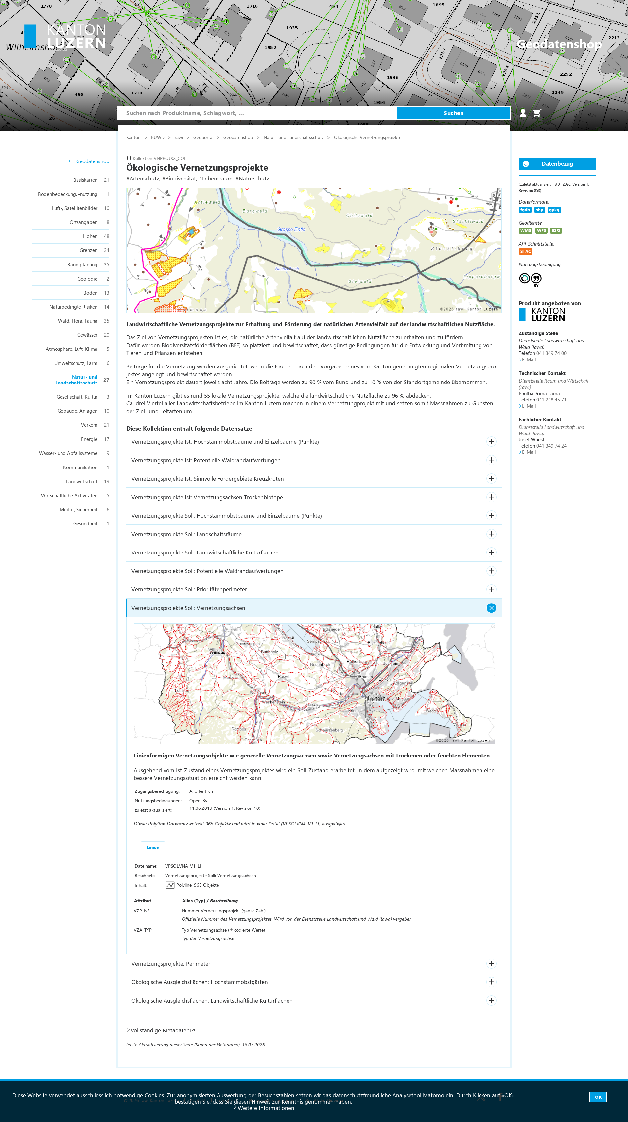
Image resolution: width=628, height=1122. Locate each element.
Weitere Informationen (266, 1107)
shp (539, 209)
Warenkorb (537, 113)
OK (598, 1097)
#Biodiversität (179, 178)
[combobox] (257, 112)
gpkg (554, 209)
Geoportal (204, 137)
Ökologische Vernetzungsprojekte (367, 137)
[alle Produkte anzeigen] (542, 319)
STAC (525, 251)
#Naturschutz (252, 178)
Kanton (134, 137)
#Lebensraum (216, 178)
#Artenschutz (142, 178)
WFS (541, 230)
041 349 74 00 (551, 353)
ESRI (556, 230)
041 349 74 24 (551, 445)
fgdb (525, 209)
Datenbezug (557, 163)
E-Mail (529, 359)
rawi (179, 137)
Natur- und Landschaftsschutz (294, 137)
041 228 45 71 (551, 399)
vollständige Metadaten (160, 1030)
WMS (525, 230)
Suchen (453, 112)
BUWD (158, 137)
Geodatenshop (92, 161)
